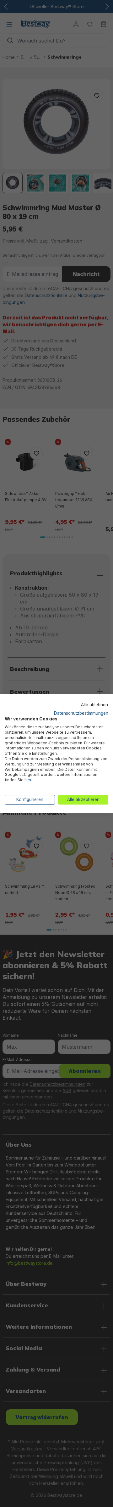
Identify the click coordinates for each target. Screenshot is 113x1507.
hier (27, 779)
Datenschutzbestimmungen (81, 713)
